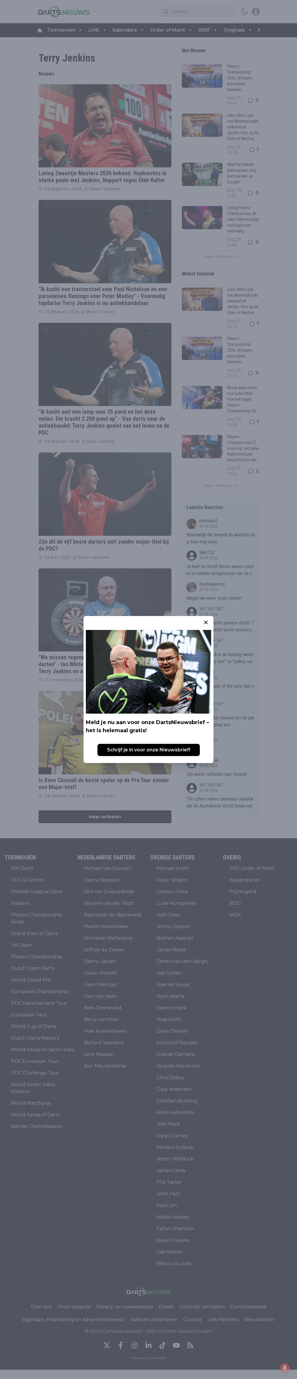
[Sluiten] (206, 622)
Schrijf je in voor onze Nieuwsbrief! (148, 750)
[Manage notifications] (284, 1367)
